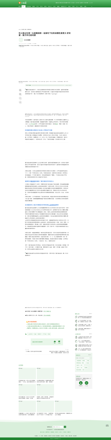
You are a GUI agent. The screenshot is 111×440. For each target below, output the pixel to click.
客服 (42, 435)
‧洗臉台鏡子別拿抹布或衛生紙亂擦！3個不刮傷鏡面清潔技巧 (43, 324)
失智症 (87, 363)
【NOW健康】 (47, 315)
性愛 (73, 6)
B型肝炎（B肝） (79, 365)
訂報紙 (66, 435)
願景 (82, 2)
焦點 (19, 6)
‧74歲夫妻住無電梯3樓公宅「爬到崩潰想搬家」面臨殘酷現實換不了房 (45, 326)
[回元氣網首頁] (23, 2)
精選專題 (52, 432)
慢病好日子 (64, 6)
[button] (91, 6)
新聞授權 (45, 435)
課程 (45, 6)
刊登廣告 (36, 435)
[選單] (92, 2)
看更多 (90, 313)
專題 (81, 6)
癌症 (69, 6)
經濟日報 (63, 2)
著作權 (53, 435)
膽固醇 (33, 181)
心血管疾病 (52, 205)
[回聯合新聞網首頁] (19, 3)
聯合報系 (62, 435)
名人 (77, 6)
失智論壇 (28, 6)
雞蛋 (35, 334)
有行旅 (77, 2)
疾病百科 (56, 432)
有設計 (73, 2)
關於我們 (70, 435)
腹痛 (56, 124)
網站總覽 (74, 435)
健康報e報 (49, 426)
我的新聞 (86, 2)
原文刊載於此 (47, 311)
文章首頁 (64, 432)
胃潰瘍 (86, 367)
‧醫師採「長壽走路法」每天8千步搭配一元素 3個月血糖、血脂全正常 (45, 328)
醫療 (33, 6)
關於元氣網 (42, 432)
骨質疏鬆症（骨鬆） (80, 363)
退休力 (50, 6)
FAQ (40, 435)
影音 (41, 6)
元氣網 (22, 29)
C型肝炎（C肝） (79, 367)
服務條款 (50, 435)
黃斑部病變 (78, 369)
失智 (54, 6)
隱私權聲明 (58, 435)
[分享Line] (20, 94)
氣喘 (83, 369)
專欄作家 (69, 432)
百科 (37, 6)
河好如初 (68, 2)
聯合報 (58, 2)
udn (19, 29)
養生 (23, 6)
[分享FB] (20, 90)
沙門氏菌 (32, 124)
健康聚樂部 (47, 432)
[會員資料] (90, 2)
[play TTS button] (30, 85)
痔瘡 (88, 360)
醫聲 (58, 6)
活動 (85, 6)
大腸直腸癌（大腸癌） (81, 360)
